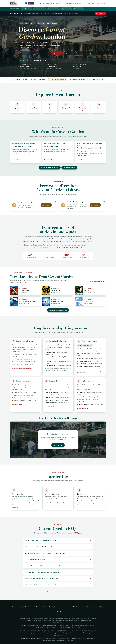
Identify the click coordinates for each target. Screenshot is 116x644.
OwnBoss (78, 9)
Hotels (97, 3)
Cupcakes (66, 9)
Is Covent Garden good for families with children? (42, 566)
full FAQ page (77, 533)
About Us (14, 606)
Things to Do (50, 3)
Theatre (57, 3)
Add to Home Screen (21, 79)
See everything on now (50, 167)
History (103, 3)
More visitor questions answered (57, 592)
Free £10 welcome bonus (58, 79)
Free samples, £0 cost (78, 79)
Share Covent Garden (39, 79)
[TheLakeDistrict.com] (31, 3)
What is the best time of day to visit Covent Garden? (42, 578)
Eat (63, 3)
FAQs (61, 606)
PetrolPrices (39, 9)
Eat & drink (82, 53)
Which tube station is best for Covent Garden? (40, 540)
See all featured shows (59, 310)
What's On (41, 3)
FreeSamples (53, 9)
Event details (16, 159)
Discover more (49, 406)
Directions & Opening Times (49, 606)
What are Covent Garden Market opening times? (41, 547)
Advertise (76, 606)
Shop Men (78, 3)
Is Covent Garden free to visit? (35, 559)
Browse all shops (17, 404)
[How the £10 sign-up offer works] (104, 201)
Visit (84, 3)
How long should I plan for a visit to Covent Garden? (42, 572)
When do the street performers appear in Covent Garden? (44, 553)
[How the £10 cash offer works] (55, 201)
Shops (94, 53)
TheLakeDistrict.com (97, 79)
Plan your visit (27, 53)
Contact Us (68, 606)
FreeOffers (26, 9)
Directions (91, 3)
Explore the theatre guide (96, 281)
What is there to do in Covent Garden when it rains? (42, 585)
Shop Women (70, 3)
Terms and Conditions (87, 606)
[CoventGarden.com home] (13, 3)
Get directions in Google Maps (21, 368)
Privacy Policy (100, 606)
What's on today (44, 53)
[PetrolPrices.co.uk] (26, 3)
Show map (59, 445)
